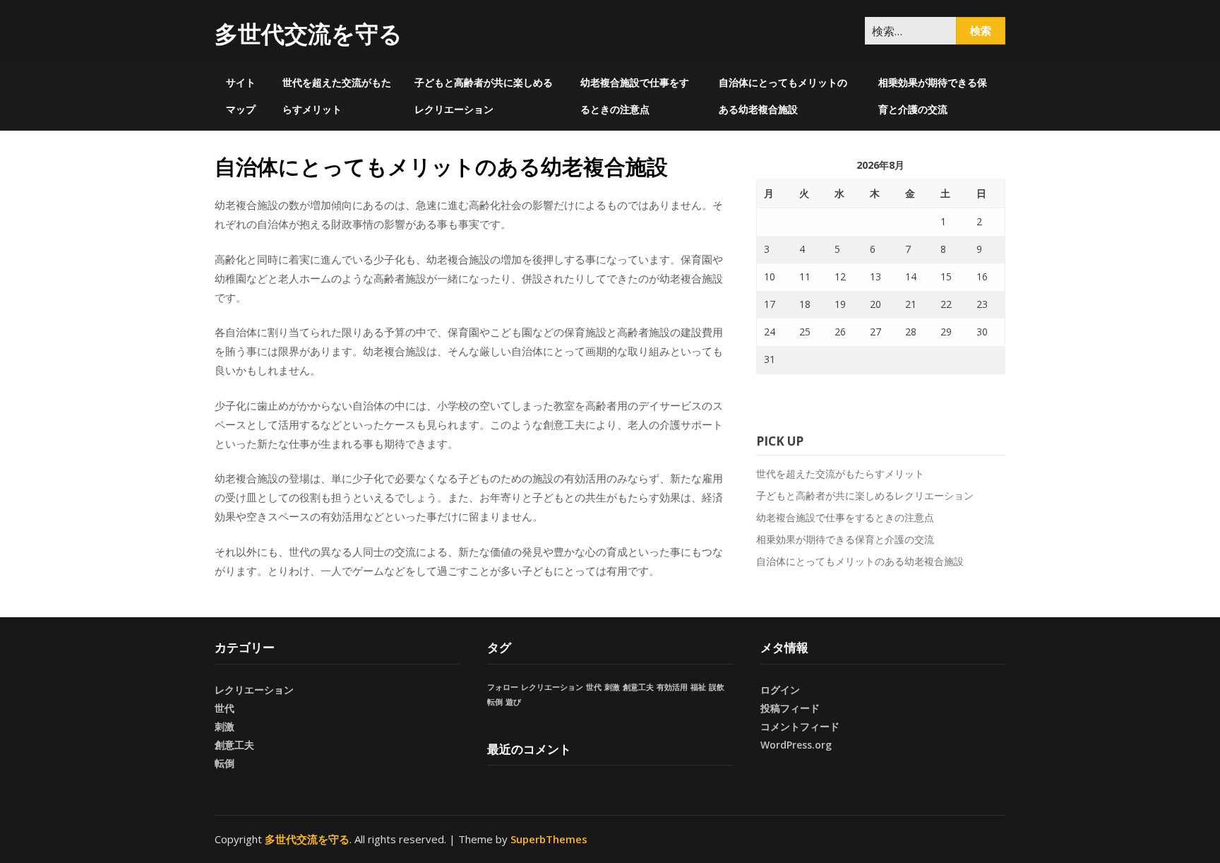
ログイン (780, 689)
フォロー (502, 687)
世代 (224, 708)
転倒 (224, 763)
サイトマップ (241, 96)
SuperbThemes (548, 839)
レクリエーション (254, 689)
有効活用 (672, 687)
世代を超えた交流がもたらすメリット (336, 96)
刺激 (224, 726)
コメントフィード (799, 726)
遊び (513, 702)
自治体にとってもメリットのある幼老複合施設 (783, 96)
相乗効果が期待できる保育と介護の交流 (932, 96)
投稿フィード (790, 708)
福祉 (698, 687)
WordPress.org (796, 744)
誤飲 (716, 687)
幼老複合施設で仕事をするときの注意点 (634, 96)
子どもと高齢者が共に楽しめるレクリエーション (483, 96)
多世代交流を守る (308, 33)
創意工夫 (234, 744)
